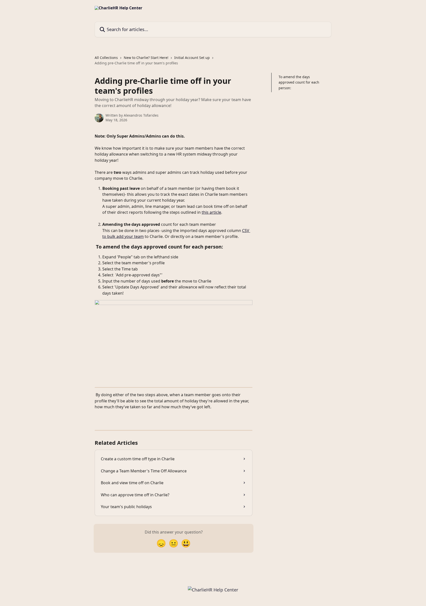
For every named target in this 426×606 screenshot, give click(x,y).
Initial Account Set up (192, 57)
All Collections (106, 57)
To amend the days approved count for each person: (299, 82)
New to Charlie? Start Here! (146, 57)
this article (211, 212)
